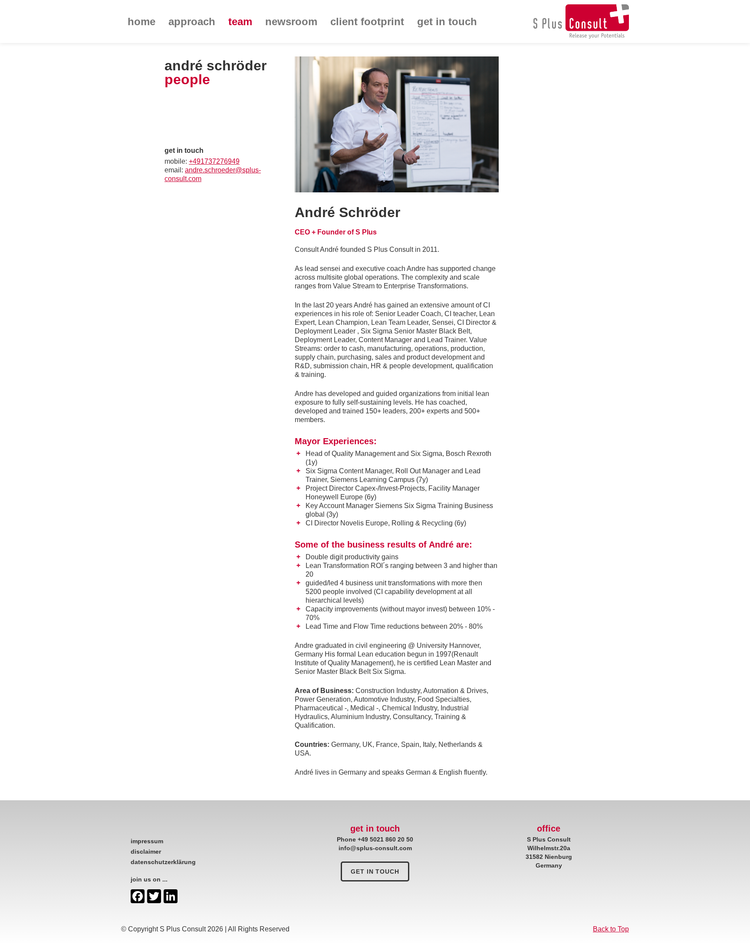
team (240, 21)
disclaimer (146, 851)
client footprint (367, 21)
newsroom (291, 21)
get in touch (447, 21)
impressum (147, 841)
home (141, 21)
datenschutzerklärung (163, 861)
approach (191, 21)
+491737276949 (214, 161)
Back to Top (611, 929)
